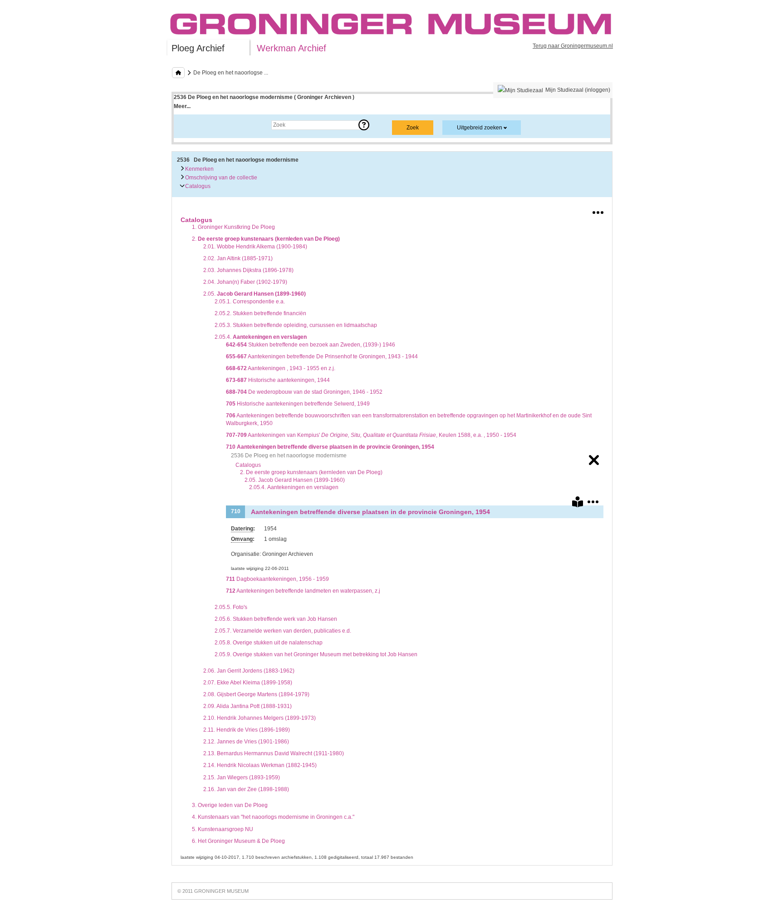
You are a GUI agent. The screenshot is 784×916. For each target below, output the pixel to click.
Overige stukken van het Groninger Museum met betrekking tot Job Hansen (316, 654)
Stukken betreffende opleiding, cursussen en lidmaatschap (296, 325)
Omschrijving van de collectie (220, 177)
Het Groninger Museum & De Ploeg (238, 841)
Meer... (182, 106)
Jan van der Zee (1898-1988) (246, 789)
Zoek (189, 125)
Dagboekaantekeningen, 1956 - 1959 (277, 579)
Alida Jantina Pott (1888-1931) (247, 706)
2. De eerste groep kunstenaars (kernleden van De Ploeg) (311, 472)
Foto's (231, 607)
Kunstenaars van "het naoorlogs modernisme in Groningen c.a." (273, 817)
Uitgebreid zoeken (479, 127)
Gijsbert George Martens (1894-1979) (256, 694)
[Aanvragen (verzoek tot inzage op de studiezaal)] (577, 503)
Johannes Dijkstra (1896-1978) (248, 270)
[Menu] (598, 210)
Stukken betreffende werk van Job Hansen (276, 619)
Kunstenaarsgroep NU (222, 829)
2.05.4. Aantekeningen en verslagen (293, 487)
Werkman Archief (291, 48)
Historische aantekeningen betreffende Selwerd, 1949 (298, 404)
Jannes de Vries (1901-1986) (246, 741)
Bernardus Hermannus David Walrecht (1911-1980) (273, 753)
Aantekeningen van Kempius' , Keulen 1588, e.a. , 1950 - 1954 (371, 435)
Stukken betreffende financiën (260, 313)
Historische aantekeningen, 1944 (278, 380)
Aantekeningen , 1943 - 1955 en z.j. (280, 368)
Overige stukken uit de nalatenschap (269, 642)
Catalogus (197, 186)
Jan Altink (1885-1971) (238, 258)
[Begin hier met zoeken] (178, 72)
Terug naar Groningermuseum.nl (573, 46)
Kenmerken (199, 169)
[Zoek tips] (363, 124)
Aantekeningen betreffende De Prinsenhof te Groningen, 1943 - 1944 (322, 356)
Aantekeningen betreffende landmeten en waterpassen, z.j (303, 591)
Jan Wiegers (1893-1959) (241, 777)
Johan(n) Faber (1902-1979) (245, 282)
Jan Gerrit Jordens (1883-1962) (248, 671)
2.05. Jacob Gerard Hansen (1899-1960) (295, 480)
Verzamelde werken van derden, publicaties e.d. (283, 631)
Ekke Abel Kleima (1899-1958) (247, 682)
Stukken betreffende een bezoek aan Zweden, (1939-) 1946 (310, 345)
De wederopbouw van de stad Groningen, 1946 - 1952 (304, 392)
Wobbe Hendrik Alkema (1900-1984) (255, 246)
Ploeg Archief (198, 48)
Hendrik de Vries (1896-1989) (246, 730)
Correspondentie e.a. (250, 301)
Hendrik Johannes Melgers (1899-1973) (259, 718)
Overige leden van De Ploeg (230, 805)
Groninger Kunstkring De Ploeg (233, 227)
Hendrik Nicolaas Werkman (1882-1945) (260, 765)
